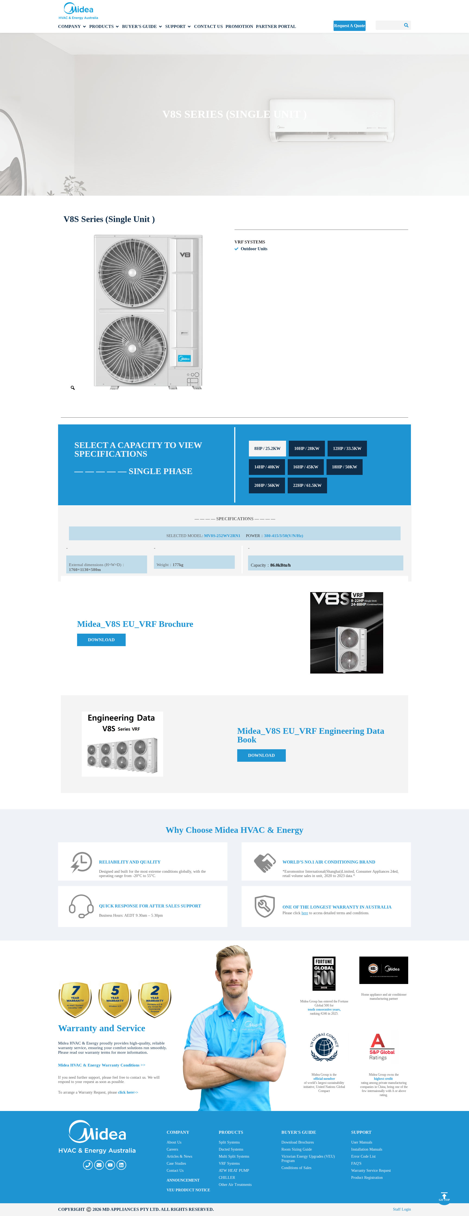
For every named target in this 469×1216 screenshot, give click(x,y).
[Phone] (88, 1165)
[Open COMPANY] (84, 26)
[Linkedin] (121, 1165)
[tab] (267, 448)
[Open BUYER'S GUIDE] (160, 26)
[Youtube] (110, 1165)
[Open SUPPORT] (189, 26)
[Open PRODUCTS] (117, 26)
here (305, 913)
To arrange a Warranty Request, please (98, 1092)
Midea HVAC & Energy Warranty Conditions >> (101, 1065)
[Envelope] (99, 1165)
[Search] (406, 25)
